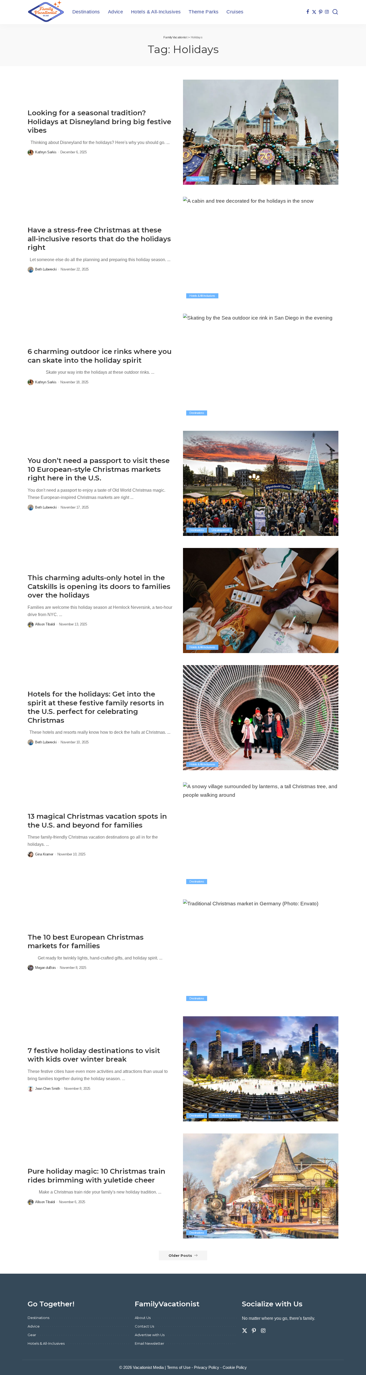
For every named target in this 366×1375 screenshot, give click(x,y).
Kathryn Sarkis (45, 152)
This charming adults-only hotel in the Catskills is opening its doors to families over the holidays (99, 586)
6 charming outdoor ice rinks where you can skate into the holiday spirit (99, 356)
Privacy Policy (206, 1367)
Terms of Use (179, 1367)
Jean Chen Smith (47, 1089)
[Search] (335, 12)
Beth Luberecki (46, 269)
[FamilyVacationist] (46, 12)
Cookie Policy (235, 1367)
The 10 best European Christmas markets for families (86, 941)
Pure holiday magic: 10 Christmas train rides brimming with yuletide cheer (96, 1175)
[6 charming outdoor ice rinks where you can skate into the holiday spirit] (260, 366)
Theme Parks (197, 178)
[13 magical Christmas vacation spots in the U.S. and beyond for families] (260, 834)
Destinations (196, 412)
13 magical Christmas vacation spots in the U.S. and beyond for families (97, 820)
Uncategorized (220, 530)
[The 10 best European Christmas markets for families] (260, 952)
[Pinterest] (320, 12)
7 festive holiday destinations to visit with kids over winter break (94, 1055)
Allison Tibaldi (45, 624)
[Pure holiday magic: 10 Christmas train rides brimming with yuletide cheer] (260, 1186)
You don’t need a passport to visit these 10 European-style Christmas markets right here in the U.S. (99, 469)
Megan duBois (45, 968)
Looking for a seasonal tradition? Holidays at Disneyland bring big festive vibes (99, 122)
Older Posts (180, 1255)
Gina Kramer (44, 854)
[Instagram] (327, 12)
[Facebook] (307, 12)
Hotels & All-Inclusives (202, 295)
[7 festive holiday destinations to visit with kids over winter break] (260, 1068)
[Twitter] (314, 12)
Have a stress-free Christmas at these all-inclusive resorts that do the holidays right (99, 239)
